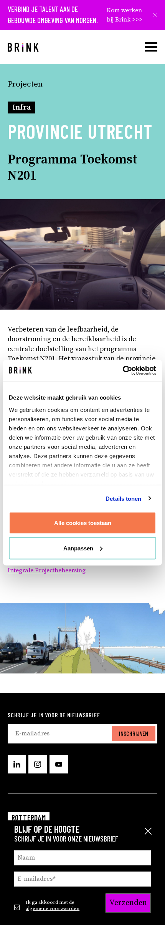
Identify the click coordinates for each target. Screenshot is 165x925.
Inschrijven (133, 733)
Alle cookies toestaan (82, 523)
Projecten (25, 84)
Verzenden (128, 903)
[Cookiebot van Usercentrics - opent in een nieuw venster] (122, 370)
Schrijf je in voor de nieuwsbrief (54, 714)
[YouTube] (59, 764)
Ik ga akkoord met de (52, 905)
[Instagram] (37, 764)
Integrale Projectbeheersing (47, 570)
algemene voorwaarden (52, 908)
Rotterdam (29, 817)
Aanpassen (78, 548)
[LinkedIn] (17, 764)
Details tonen (123, 498)
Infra (21, 107)
